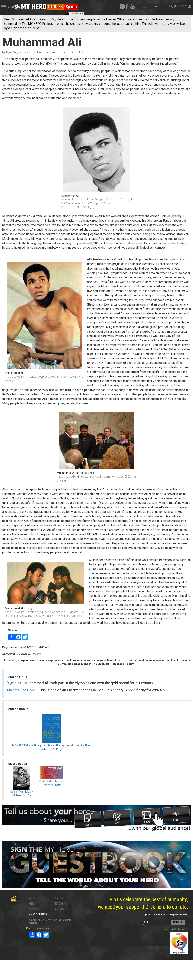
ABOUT (33, 898)
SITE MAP (59, 908)
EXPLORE (59, 898)
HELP (32, 903)
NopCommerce (46, 928)
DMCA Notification (38, 914)
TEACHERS (60, 903)
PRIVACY (34, 908)
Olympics (13, 683)
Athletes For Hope (21, 690)
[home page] (34, 5)
